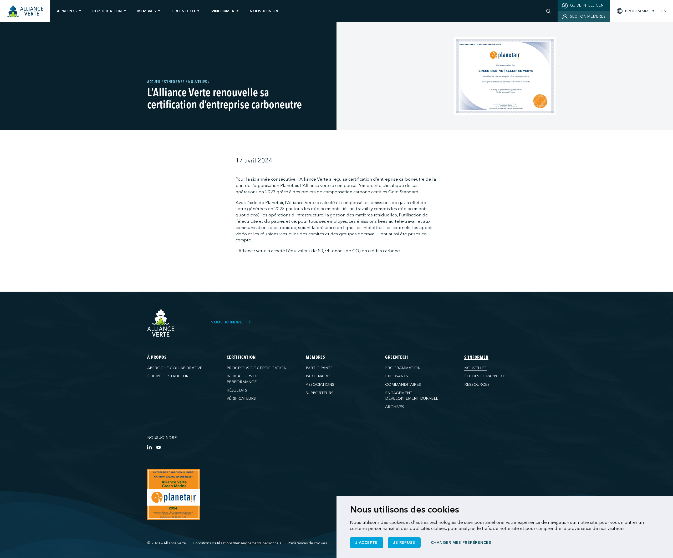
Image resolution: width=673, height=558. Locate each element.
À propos (67, 11)
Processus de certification (257, 368)
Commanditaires (403, 384)
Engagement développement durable (411, 395)
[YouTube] (158, 447)
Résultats (237, 390)
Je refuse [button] (404, 542)
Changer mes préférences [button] (461, 542)
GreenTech (183, 11)
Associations (320, 384)
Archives (394, 406)
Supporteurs (319, 392)
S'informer (222, 11)
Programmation (403, 368)
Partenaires (319, 376)
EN (663, 11)
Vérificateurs (241, 398)
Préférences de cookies (307, 543)
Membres (146, 11)
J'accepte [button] (366, 542)
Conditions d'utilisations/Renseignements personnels (237, 543)
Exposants (396, 376)
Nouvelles (475, 368)
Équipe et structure (169, 376)
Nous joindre (162, 437)
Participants (319, 368)
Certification (107, 11)
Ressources (477, 384)
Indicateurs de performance (243, 378)
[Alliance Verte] (161, 323)
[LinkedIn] (149, 447)
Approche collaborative (174, 368)
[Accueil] (25, 12)
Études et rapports (485, 376)
